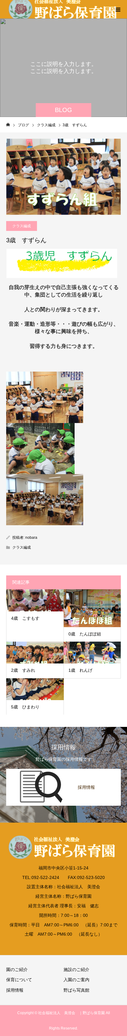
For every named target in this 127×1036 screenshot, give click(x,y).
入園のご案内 (76, 979)
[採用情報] (63, 770)
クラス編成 (21, 226)
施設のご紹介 (76, 969)
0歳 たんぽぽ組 (84, 633)
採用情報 (14, 990)
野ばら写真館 (76, 990)
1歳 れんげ (80, 670)
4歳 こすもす (25, 618)
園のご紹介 (17, 969)
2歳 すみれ (23, 670)
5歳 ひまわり (27, 706)
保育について (19, 979)
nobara (31, 537)
